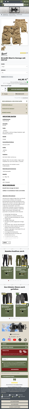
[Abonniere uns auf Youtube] (14, 339)
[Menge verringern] (5, 90)
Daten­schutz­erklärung (14, 391)
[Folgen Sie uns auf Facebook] (3, 339)
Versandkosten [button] (25, 97)
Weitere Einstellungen (5, 398)
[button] (25, 1)
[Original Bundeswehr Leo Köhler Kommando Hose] (22, 261)
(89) (27, 53)
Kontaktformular (15, 334)
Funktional (22, 396)
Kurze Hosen (19, 14)
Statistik (13, 394)
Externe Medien (7, 396)
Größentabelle (7, 105)
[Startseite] (14, 10)
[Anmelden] (5, 1)
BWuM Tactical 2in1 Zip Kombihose (6, 306)
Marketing (20, 394)
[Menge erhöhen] (5, 88)
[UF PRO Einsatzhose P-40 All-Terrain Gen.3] (7, 261)
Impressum (3, 392)
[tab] (14, 101)
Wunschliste (20, 94)
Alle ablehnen (14, 404)
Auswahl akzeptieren (14, 407)
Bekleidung (5, 14)
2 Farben (7, 274)
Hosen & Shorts (12, 14)
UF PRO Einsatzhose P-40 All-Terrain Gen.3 (7, 268)
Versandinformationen (23, 83)
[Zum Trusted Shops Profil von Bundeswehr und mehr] (25, 339)
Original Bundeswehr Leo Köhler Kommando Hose (21, 269)
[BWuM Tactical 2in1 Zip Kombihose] (7, 298)
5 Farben (21, 275)
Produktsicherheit (8, 108)
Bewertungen (6, 112)
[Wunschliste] (21, 1)
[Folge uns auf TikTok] (20, 339)
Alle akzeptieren (14, 401)
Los (27, 4)
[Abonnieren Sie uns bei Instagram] (9, 339)
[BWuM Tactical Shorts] (22, 298)
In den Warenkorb (18, 89)
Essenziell (6, 394)
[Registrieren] (8, 1)
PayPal (15, 396)
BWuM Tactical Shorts (21, 306)
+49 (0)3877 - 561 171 (15, 336)
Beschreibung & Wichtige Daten (12, 101)
